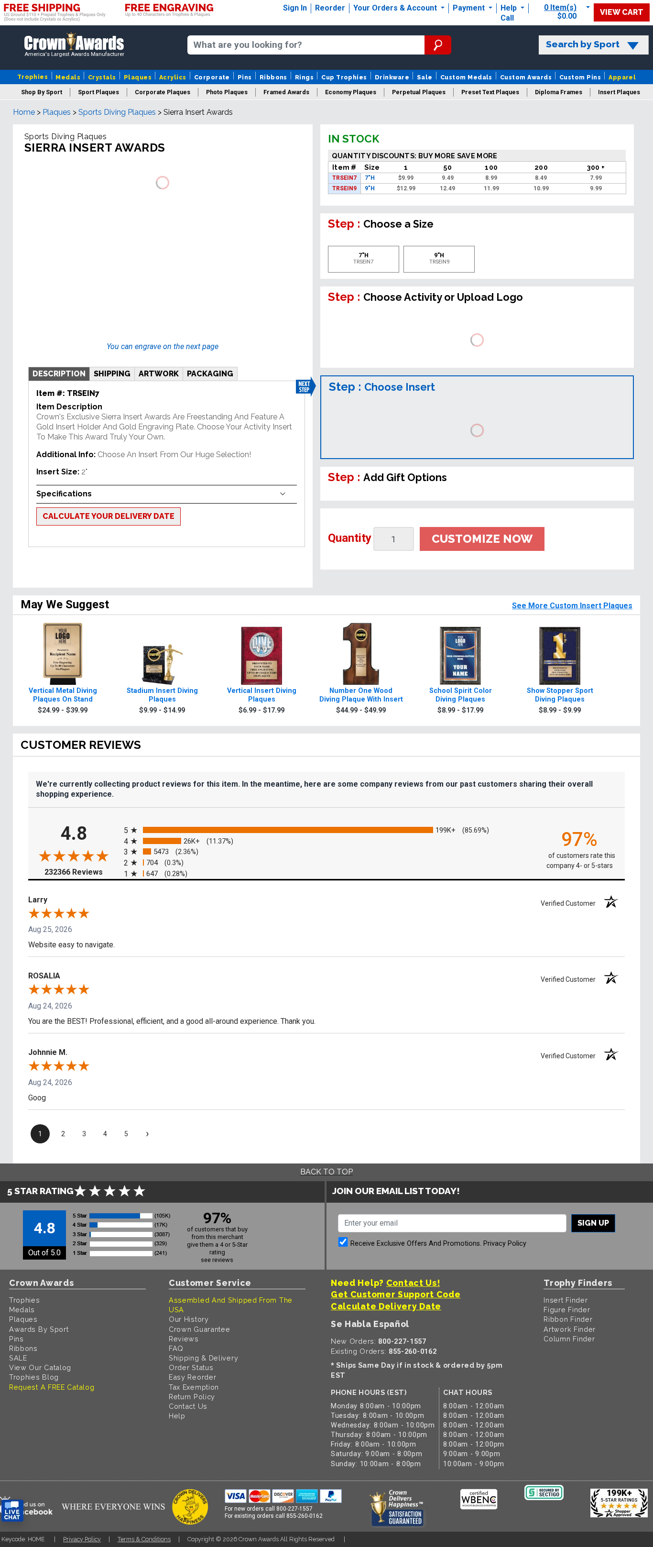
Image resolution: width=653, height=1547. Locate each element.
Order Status (191, 1367)
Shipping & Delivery (203, 1358)
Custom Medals (466, 77)
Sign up (593, 1223)
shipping (112, 373)
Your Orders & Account (396, 7)
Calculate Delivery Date (386, 1306)
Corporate (212, 77)
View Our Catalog (40, 1367)
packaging (210, 373)
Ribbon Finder (568, 1319)
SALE (18, 1358)
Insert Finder (566, 1300)
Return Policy (192, 1397)
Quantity (349, 538)
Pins (245, 77)
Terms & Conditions (144, 1539)
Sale (425, 77)
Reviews (184, 1339)
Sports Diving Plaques (117, 112)
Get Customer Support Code (396, 1294)
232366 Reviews (81, 871)
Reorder (330, 7)
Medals (67, 77)
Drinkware (392, 77)
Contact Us (188, 1406)
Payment (470, 7)
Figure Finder (567, 1310)
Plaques (138, 77)
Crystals (102, 77)
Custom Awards (526, 77)
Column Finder (569, 1339)
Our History (189, 1319)
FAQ (176, 1348)
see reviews (217, 1259)
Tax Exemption (194, 1387)
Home (24, 112)
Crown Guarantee (199, 1329)
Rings (304, 77)
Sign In (295, 7)
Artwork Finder (570, 1329)
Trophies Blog (34, 1377)
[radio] (326, 830)
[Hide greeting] (108, 1389)
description (59, 373)
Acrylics (172, 77)
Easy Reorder (192, 1377)
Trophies (32, 76)
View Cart (621, 12)
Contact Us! (413, 1283)
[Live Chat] (12, 1510)
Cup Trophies (344, 77)
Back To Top (326, 1171)
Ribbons (273, 77)
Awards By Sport (39, 1329)
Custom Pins (580, 77)
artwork (159, 373)
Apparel (622, 77)
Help (509, 7)
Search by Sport (583, 44)
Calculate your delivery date (108, 516)
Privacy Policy (504, 1244)
